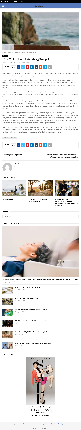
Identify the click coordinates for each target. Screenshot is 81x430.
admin (6, 62)
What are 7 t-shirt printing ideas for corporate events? (31, 309)
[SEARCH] (76, 216)
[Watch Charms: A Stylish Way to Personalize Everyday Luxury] (7, 334)
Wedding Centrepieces (12, 154)
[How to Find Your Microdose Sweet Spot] (7, 301)
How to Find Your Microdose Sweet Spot (27, 298)
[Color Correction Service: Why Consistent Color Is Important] (7, 345)
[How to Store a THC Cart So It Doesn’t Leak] (7, 290)
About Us (23, 1)
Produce (6, 137)
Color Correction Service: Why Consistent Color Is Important (33, 343)
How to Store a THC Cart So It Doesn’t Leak (27, 287)
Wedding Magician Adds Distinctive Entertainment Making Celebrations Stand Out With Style (66, 202)
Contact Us (16, 1)
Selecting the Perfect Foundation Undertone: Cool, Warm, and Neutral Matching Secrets (40, 279)
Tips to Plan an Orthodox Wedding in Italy (37, 200)
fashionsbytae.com (62, 424)
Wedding (5, 55)
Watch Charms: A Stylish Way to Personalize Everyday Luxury (33, 332)
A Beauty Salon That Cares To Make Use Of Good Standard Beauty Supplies (62, 155)
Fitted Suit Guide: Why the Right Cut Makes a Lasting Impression (34, 321)
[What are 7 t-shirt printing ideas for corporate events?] (7, 312)
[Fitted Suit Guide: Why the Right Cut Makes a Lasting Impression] (7, 323)
